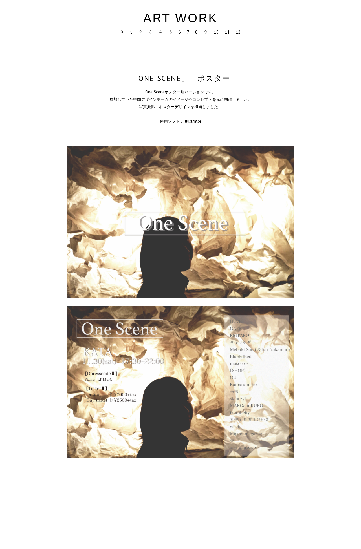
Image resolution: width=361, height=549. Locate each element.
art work (180, 18)
